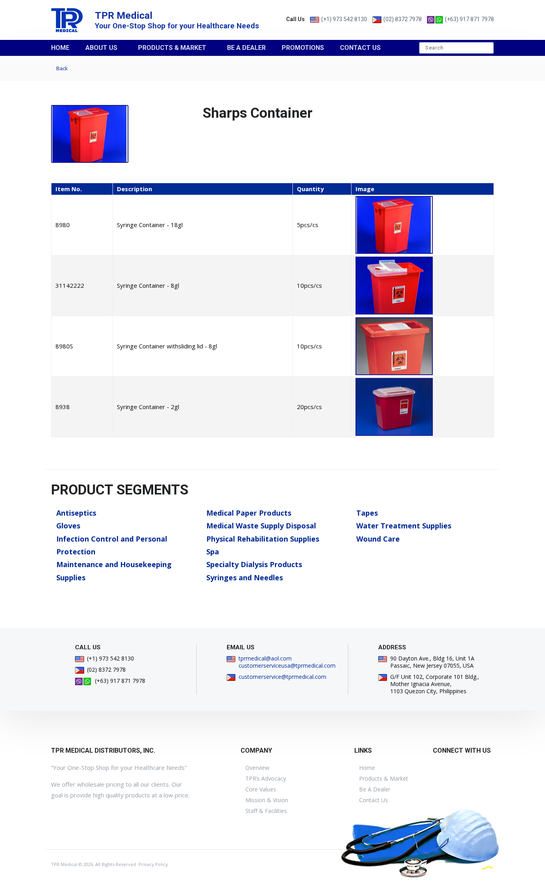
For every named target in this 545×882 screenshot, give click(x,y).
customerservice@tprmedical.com (282, 676)
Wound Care (378, 539)
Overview (257, 767)
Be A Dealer (246, 47)
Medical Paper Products (248, 513)
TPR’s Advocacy (265, 778)
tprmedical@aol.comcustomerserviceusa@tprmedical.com (287, 662)
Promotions (303, 47)
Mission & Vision (266, 800)
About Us (101, 47)
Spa (212, 551)
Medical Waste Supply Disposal (261, 525)
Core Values (260, 789)
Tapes (367, 513)
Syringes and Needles (244, 577)
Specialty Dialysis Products (254, 564)
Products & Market (172, 47)
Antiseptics (76, 513)
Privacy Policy (153, 864)
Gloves (68, 525)
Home (60, 47)
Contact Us (360, 47)
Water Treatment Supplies (403, 525)
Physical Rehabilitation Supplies (262, 539)
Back (61, 68)
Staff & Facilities (266, 811)
